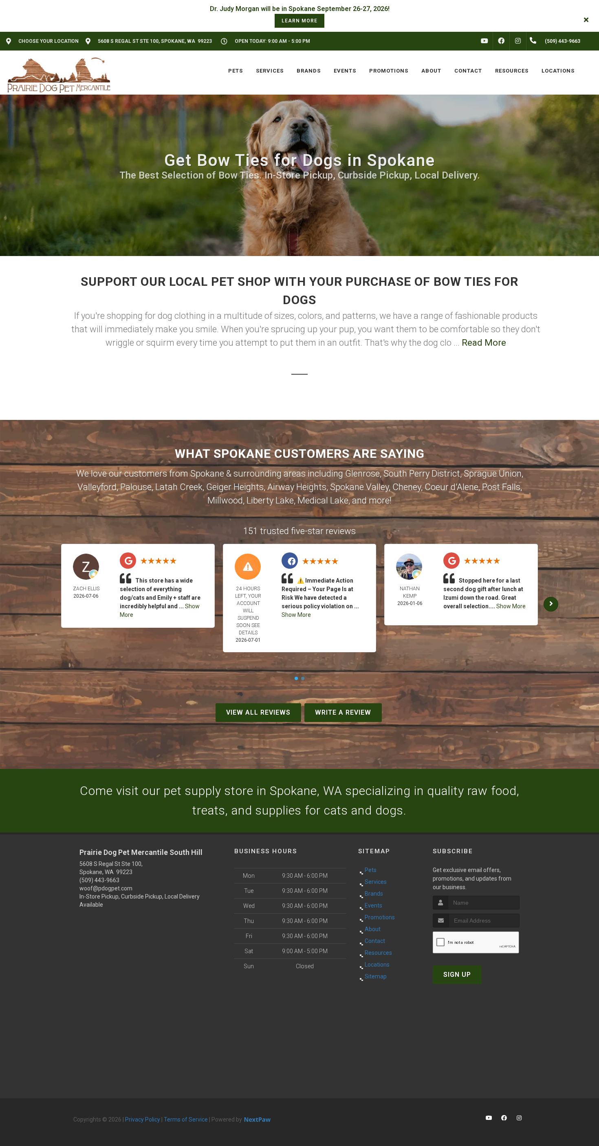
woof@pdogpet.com (105, 888)
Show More (296, 615)
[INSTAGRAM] (518, 41)
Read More (484, 343)
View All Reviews (258, 712)
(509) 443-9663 (99, 880)
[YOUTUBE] (484, 41)
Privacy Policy (142, 1119)
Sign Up (457, 974)
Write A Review (343, 712)
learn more (299, 21)
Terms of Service (186, 1119)
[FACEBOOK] (501, 41)
